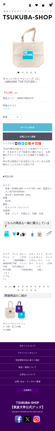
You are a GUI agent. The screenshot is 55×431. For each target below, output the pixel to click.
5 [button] (36, 73)
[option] (27, 48)
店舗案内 (27, 390)
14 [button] (27, 290)
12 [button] (19, 290)
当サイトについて (27, 346)
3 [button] (27, 73)
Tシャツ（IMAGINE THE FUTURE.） (18, 260)
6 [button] (27, 287)
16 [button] (36, 290)
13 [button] (23, 290)
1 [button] (19, 73)
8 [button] (36, 287)
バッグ (6, 108)
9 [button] (40, 287)
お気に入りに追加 (27, 136)
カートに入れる (27, 127)
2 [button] (23, 73)
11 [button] (48, 287)
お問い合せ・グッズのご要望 (27, 381)
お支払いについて (27, 374)
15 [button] (31, 290)
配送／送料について (27, 367)
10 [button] (44, 287)
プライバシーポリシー (27, 353)
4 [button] (31, 73)
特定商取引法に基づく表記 (27, 360)
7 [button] (31, 287)
